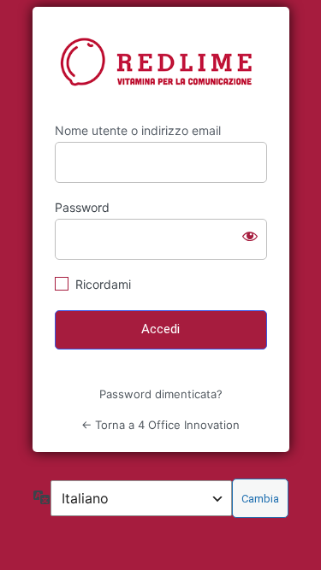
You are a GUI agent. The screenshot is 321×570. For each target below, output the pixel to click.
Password (82, 207)
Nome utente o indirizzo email (138, 130)
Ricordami (103, 284)
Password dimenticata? (161, 394)
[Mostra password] (250, 236)
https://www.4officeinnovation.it (161, 65)
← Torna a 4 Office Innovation (160, 425)
